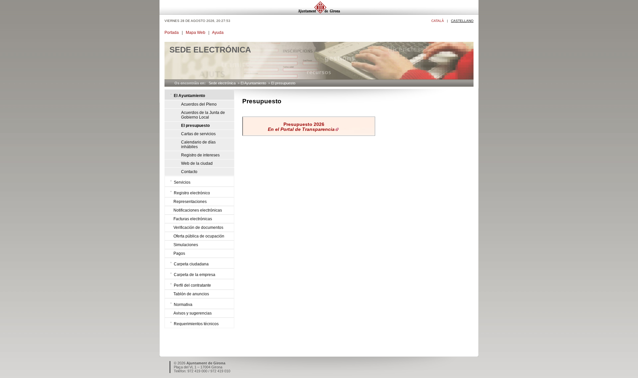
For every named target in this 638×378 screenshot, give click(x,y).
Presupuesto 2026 (301, 127)
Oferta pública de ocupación (198, 236)
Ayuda (218, 32)
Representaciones (190, 201)
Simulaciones (185, 244)
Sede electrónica (222, 83)
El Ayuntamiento (253, 83)
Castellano (462, 21)
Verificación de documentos (198, 227)
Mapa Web (195, 32)
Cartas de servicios (198, 134)
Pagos (179, 253)
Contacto (189, 171)
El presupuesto (283, 83)
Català (437, 21)
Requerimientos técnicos (196, 324)
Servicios (182, 182)
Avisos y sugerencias (192, 313)
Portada (171, 32)
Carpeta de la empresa (194, 274)
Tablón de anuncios (191, 294)
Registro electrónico (192, 193)
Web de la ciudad (197, 163)
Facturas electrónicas (192, 219)
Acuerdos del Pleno (199, 104)
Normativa (183, 304)
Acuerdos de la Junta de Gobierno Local (203, 115)
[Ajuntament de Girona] (319, 13)
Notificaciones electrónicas (197, 210)
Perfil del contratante (192, 285)
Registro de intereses (200, 155)
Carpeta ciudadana (191, 264)
